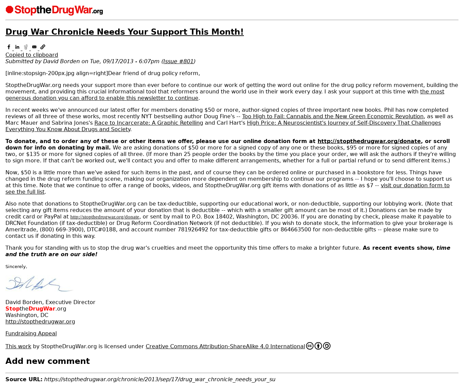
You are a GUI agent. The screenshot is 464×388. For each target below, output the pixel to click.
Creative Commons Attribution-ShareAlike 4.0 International (225, 346)
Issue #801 (178, 61)
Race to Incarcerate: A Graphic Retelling (148, 123)
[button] (232, 51)
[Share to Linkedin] (18, 48)
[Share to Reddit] (26, 48)
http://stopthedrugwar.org (40, 321)
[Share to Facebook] (9, 48)
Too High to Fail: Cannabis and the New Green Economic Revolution (333, 116)
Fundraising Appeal (31, 333)
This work (18, 346)
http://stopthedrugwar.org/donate (369, 141)
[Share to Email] (35, 48)
